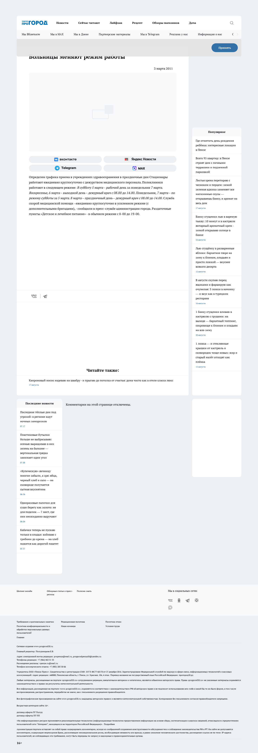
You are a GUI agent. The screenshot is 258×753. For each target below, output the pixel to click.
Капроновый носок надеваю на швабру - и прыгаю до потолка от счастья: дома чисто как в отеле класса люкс (101, 382)
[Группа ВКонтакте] (65, 159)
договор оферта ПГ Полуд (29, 712)
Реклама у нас (179, 34)
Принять (225, 47)
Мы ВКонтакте (31, 34)
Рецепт (137, 23)
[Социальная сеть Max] (140, 168)
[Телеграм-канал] (65, 168)
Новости (62, 23)
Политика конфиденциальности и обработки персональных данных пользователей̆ (33, 629)
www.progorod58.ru (43, 646)
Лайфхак (116, 23)
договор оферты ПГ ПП (28, 715)
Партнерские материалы (114, 34)
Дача (192, 23)
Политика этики (113, 621)
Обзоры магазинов (165, 23)
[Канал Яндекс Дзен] (196, 600)
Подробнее (109, 724)
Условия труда (112, 626)
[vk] (34, 296)
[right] (237, 34)
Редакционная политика (73, 621)
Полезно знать (84, 591)
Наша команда (68, 626)
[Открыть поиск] (231, 22)
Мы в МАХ (57, 34)
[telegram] (46, 296)
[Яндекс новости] (140, 159)
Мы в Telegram (149, 34)
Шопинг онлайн (24, 591)
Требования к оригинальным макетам (35, 621)
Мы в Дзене (81, 34)
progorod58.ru (70, 680)
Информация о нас (210, 34)
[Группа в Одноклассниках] (179, 600)
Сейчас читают (89, 23)
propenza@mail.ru (63, 656)
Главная (20, 637)
